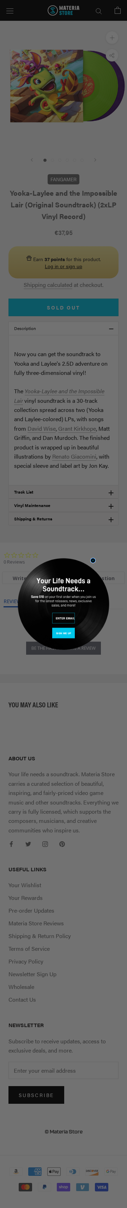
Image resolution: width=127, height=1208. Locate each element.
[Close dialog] (93, 560)
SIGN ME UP (63, 633)
